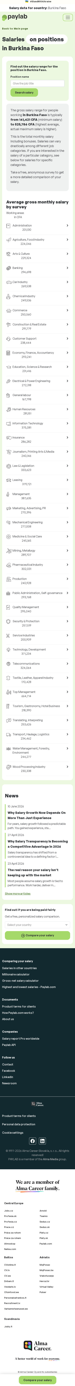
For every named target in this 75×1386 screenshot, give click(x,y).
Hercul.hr (44, 1281)
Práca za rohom (12, 1232)
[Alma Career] (37, 1346)
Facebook (8, 1070)
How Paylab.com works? (18, 1013)
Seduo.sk (45, 1227)
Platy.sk (44, 1238)
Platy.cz (44, 1232)
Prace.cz (9, 1227)
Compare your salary (37, 1380)
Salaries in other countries (19, 968)
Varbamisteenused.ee (16, 1308)
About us (8, 1019)
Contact (7, 1064)
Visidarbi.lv (10, 1286)
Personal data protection (18, 1124)
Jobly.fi (8, 1326)
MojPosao (45, 1264)
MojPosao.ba (46, 1270)
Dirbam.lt (9, 1281)
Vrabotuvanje (47, 1275)
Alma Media (50, 1159)
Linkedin (7, 1077)
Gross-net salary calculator (20, 980)
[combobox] (35, 83)
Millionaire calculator (16, 974)
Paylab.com (46, 1243)
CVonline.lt (10, 1264)
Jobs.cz (8, 1210)
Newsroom (9, 1083)
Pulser (43, 1292)
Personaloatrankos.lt (15, 1297)
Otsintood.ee (11, 1292)
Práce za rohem (12, 1238)
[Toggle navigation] (68, 17)
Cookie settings (12, 1132)
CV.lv (7, 1270)
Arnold (43, 1210)
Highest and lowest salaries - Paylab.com (29, 987)
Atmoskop (9, 1243)
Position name (19, 76)
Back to (15, 28)
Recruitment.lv (12, 1303)
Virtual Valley (46, 1286)
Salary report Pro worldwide (20, 1038)
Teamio (44, 1216)
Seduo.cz (45, 1221)
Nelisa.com (10, 1249)
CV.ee (7, 1275)
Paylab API (9, 1045)
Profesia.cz (10, 1221)
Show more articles (18, 893)
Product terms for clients (19, 1006)
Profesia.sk (10, 1216)
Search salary (24, 92)
